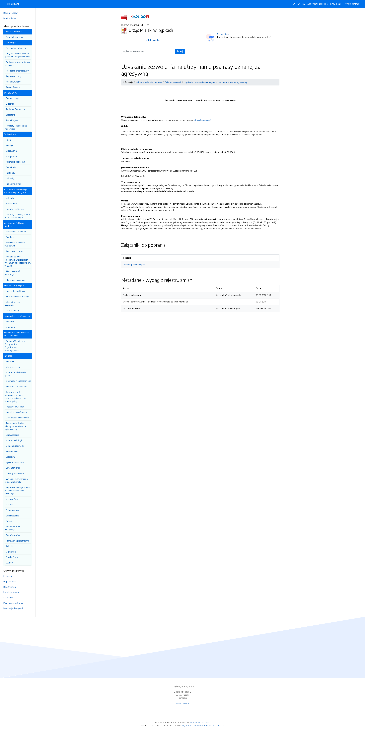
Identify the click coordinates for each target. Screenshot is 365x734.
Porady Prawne (13, 87)
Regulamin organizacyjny (17, 70)
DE (304, 3)
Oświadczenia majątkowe (17, 417)
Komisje (9, 145)
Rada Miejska (12, 120)
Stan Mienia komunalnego (18, 296)
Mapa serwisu (9, 581)
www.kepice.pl (182, 703)
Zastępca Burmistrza (15, 109)
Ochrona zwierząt (173, 82)
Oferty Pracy (12, 557)
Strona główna (12, 3)
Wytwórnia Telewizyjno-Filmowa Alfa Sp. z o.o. (203, 725)
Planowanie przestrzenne (17, 540)
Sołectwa (10, 456)
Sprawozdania (12, 435)
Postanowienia (13, 451)
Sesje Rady (11, 167)
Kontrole (10, 361)
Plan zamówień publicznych (12, 273)
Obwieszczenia (13, 367)
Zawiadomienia (13, 467)
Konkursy (10, 321)
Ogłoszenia (11, 551)
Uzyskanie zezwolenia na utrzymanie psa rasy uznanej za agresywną (215, 82)
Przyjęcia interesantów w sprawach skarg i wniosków (17, 55)
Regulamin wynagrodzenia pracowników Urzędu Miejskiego (17, 490)
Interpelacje (11, 156)
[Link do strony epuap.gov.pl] (140, 16)
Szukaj (180, 51)
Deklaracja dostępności (13, 608)
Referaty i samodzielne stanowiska (16, 127)
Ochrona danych (13, 510)
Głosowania (11, 150)
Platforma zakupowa (15, 280)
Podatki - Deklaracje (15, 209)
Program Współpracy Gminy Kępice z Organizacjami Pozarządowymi (15, 346)
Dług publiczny (12, 310)
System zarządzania (15, 462)
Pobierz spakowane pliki (134, 264)
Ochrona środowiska (15, 446)
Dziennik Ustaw (10, 13)
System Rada (223, 34)
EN (299, 3)
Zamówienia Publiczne (16, 231)
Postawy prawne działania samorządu (17, 64)
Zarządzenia (11, 203)
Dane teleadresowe (15, 37)
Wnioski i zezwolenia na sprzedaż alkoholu (16, 480)
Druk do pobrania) (202, 120)
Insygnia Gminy (13, 499)
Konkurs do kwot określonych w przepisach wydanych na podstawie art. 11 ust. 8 (18, 261)
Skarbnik (10, 103)
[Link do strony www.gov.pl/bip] (125, 16)
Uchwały (10, 178)
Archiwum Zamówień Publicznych (15, 244)
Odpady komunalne (15, 473)
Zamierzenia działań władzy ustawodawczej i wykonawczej (16, 426)
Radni (8, 139)
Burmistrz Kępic (13, 98)
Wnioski (9, 504)
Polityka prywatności (13, 603)
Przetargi (10, 237)
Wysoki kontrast (351, 3)
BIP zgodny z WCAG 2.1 (199, 722)
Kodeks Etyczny (13, 81)
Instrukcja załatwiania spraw (15, 374)
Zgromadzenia (12, 515)
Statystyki (8, 597)
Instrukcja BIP (336, 3)
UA (294, 3)
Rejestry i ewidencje (15, 406)
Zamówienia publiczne (317, 3)
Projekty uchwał (13, 184)
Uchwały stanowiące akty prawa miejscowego (17, 216)
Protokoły (10, 173)
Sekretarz (10, 114)
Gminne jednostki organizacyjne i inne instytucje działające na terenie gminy (15, 396)
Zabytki (9, 546)
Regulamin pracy (13, 76)
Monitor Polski (9, 18)
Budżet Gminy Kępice (15, 291)
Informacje (10, 327)
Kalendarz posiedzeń (15, 161)
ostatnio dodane (153, 40)
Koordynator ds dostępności (12, 528)
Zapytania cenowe (14, 251)
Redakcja (7, 576)
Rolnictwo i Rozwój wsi (16, 386)
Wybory (9, 562)
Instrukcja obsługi (14, 440)
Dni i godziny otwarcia (16, 48)
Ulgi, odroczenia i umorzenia (13, 303)
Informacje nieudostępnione (18, 381)
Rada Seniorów (13, 535)
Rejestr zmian (9, 587)
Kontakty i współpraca (16, 412)
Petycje (9, 521)
